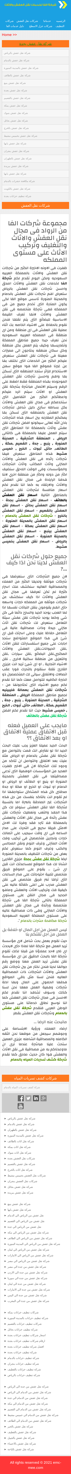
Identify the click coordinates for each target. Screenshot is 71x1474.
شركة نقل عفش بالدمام (16, 60)
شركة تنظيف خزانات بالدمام (23, 1358)
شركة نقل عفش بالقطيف (22, 1432)
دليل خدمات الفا (15, 26)
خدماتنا (47, 20)
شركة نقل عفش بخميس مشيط (20, 135)
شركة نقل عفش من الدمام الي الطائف (29, 1420)
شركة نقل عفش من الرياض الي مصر (29, 1261)
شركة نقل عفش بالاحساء (22, 1443)
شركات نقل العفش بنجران (22, 1181)
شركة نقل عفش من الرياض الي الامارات (30, 1255)
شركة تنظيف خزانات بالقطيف (24, 1369)
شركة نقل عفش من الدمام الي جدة (28, 1397)
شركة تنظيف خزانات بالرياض (24, 1375)
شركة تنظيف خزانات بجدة (17, 196)
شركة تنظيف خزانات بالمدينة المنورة (28, 1318)
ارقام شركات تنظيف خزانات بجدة (26, 1340)
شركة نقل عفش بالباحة (21, 1449)
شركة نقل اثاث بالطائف (21, 1141)
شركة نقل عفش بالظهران (18, 158)
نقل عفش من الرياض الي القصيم (26, 1221)
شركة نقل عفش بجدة (35, 44)
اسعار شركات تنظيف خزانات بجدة (27, 1335)
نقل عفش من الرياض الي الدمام (26, 1215)
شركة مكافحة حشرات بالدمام (19, 181)
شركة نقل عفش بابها (15, 143)
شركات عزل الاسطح (40, 26)
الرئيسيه (60, 20)
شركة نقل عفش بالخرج (16, 128)
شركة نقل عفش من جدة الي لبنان (27, 1283)
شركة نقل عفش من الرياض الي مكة (28, 1232)
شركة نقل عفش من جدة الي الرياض (28, 1386)
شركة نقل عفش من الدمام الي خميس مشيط (33, 1415)
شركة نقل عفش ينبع (15, 83)
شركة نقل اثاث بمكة (19, 1146)
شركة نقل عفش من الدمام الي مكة (28, 1403)
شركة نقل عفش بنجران (16, 151)
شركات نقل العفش (27, 20)
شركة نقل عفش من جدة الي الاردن (28, 1272)
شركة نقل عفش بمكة (15, 105)
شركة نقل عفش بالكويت (17, 188)
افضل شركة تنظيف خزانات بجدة (26, 1346)
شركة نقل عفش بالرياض (17, 53)
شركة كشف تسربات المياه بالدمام (22, 1087)
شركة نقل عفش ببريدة (16, 166)
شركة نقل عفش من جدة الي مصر (27, 1266)
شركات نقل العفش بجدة (21, 1158)
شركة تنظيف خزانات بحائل (23, 1329)
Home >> (9, 35)
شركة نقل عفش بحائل (16, 120)
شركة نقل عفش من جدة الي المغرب (28, 1300)
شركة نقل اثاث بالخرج (20, 1169)
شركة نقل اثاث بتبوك (19, 1152)
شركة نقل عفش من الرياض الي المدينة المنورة (34, 1243)
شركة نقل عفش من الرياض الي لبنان (28, 1249)
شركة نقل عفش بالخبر (20, 1426)
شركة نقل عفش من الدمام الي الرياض (29, 1392)
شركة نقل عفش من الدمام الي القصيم (29, 1409)
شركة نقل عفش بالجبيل (21, 1437)
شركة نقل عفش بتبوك (16, 113)
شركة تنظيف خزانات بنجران (23, 1363)
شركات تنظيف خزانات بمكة (23, 1312)
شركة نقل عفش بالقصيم (17, 98)
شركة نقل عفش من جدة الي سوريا (27, 1278)
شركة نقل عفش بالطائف (17, 75)
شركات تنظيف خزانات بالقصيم (25, 1323)
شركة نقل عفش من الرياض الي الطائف (30, 1238)
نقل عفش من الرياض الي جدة (24, 1226)
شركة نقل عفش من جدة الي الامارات (29, 1289)
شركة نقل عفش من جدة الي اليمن (27, 1295)
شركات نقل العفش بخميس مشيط (27, 1175)
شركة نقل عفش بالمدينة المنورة (21, 68)
